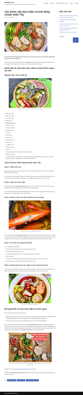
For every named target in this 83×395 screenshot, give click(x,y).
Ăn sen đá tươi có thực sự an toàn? (68, 32)
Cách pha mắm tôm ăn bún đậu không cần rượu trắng (23, 369)
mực (24, 269)
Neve (6, 393)
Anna (7, 17)
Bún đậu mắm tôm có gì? (62, 3)
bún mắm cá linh (21, 380)
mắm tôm (20, 328)
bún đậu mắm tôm (11, 380)
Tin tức (71, 3)
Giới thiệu (52, 3)
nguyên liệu (14, 171)
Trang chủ (46, 3)
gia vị (53, 191)
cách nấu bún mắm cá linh (32, 380)
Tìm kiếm (62, 36)
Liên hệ (76, 3)
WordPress (15, 393)
